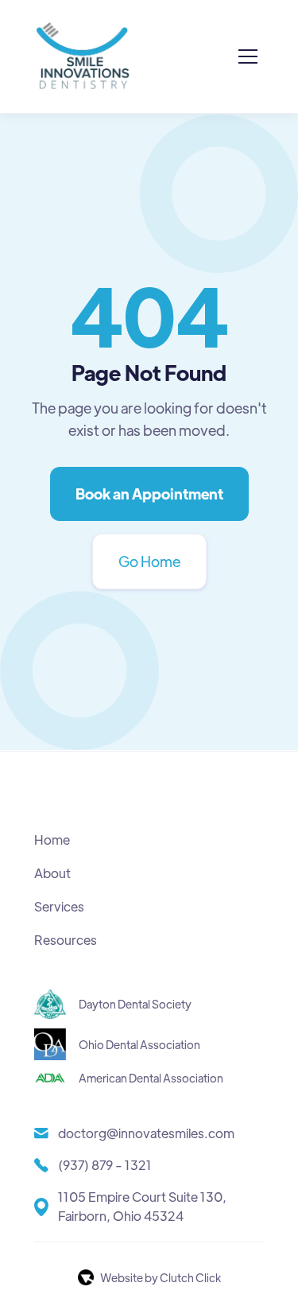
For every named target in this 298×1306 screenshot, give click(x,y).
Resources (65, 939)
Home (52, 839)
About (52, 873)
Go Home (149, 561)
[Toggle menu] (248, 56)
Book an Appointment (149, 493)
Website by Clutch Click (160, 1277)
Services (59, 906)
